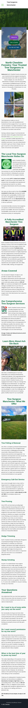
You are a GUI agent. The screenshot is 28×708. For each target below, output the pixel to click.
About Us (14, 37)
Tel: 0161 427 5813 (14, 47)
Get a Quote (14, 42)
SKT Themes (6, 704)
